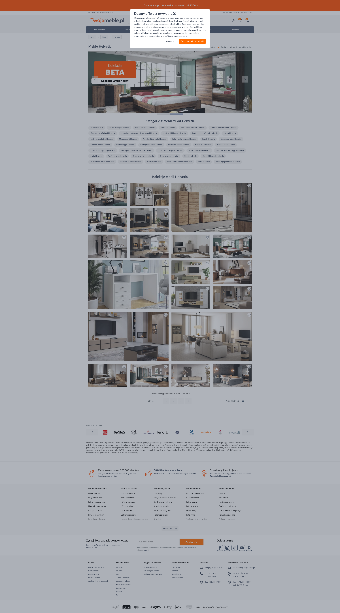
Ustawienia (169, 41)
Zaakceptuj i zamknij (192, 41)
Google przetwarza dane (177, 36)
